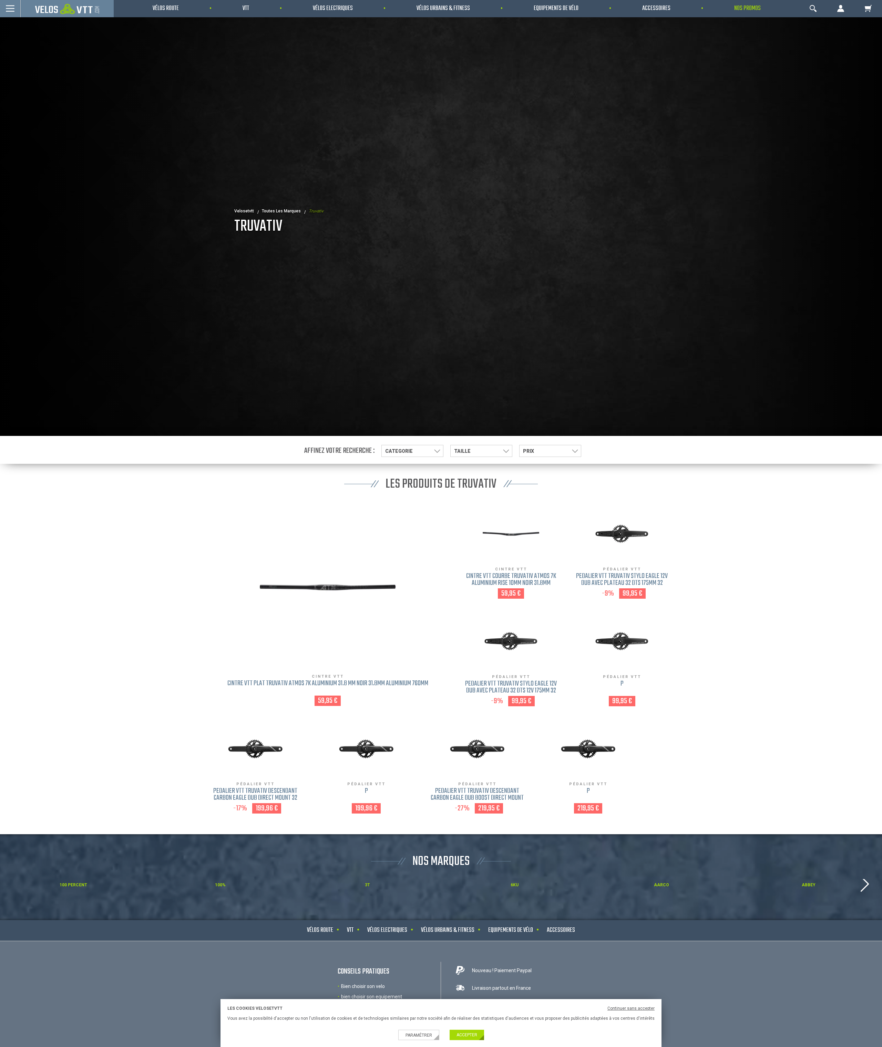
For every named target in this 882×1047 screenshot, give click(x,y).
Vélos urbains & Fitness (447, 930)
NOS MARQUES (441, 861)
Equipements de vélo (510, 930)
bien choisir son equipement (371, 996)
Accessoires (561, 930)
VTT (350, 930)
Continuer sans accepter (631, 1008)
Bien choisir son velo (363, 986)
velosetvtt (244, 211)
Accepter (467, 1035)
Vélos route (320, 930)
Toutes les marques (281, 211)
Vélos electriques (387, 930)
